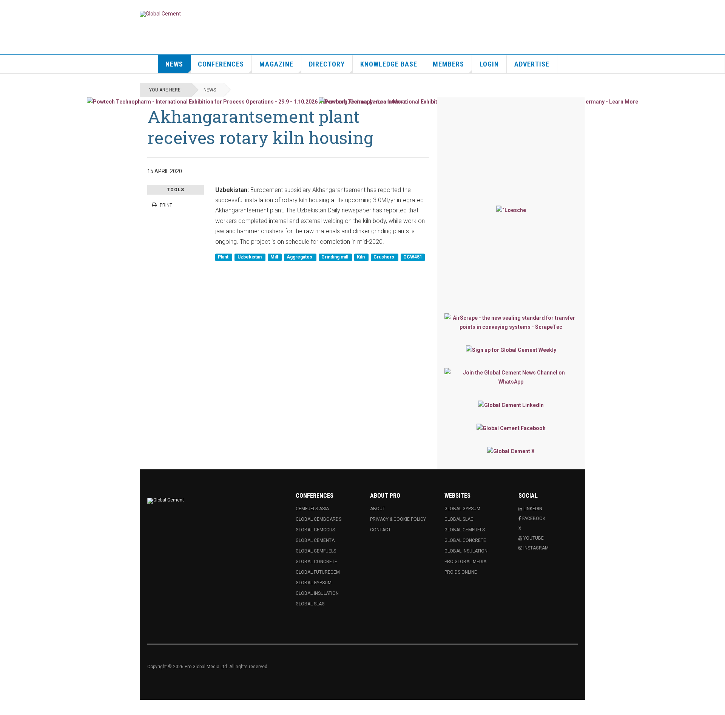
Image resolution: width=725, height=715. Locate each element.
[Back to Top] (7, 707)
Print (166, 205)
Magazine (276, 64)
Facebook (533, 518)
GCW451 (412, 257)
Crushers (384, 257)
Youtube (533, 538)
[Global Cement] (160, 14)
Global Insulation (317, 593)
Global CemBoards (318, 519)
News (174, 64)
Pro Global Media (465, 561)
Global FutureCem (318, 572)
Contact (380, 529)
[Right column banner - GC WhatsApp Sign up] (511, 377)
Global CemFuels (316, 551)
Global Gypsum (314, 582)
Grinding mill (335, 257)
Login (489, 64)
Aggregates (300, 257)
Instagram (535, 548)
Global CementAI (316, 540)
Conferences (221, 64)
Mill (274, 257)
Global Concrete (316, 561)
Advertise (531, 64)
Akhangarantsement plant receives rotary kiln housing (260, 127)
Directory (327, 64)
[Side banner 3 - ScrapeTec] (511, 322)
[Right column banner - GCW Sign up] (511, 349)
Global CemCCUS (315, 529)
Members (448, 64)
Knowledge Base (388, 64)
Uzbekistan (250, 257)
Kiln (361, 257)
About (377, 508)
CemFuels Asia (312, 508)
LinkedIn (532, 508)
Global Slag (310, 604)
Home (149, 64)
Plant (224, 257)
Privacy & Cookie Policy (398, 519)
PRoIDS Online (460, 572)
